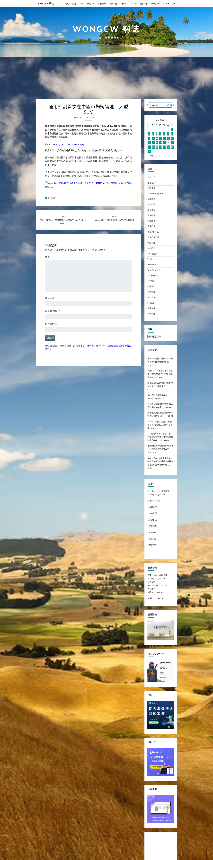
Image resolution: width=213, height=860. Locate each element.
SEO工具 (133, 3)
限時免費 (151, 188)
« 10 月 (150, 155)
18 (157, 142)
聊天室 (123, 3)
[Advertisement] (106, 80)
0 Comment (97, 118)
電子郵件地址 (52, 311)
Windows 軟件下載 (155, 193)
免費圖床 (102, 3)
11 (157, 138)
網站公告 (151, 177)
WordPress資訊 (153, 270)
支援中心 (144, 3)
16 (149, 142)
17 (153, 142)
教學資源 (151, 286)
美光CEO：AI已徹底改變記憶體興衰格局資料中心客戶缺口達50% (160, 374)
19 (161, 142)
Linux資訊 (151, 253)
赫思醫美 (151, 182)
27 (165, 147)
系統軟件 (151, 199)
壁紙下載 (91, 3)
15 (172, 138)
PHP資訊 (151, 281)
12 (161, 138)
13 (165, 138)
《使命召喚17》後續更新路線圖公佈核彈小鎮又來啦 (62, 220)
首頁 (67, 3)
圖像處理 (151, 210)
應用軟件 (151, 226)
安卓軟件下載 (153, 237)
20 (165, 142)
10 (153, 138)
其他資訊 (151, 314)
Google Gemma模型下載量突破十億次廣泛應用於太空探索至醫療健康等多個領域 (160, 461)
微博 (81, 3)
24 (153, 147)
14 (168, 138)
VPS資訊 (151, 259)
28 (168, 147)
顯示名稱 (50, 298)
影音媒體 (151, 215)
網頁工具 (151, 297)
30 (149, 151)
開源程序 (151, 292)
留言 (48, 257)
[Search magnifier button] (171, 105)
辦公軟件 (151, 204)
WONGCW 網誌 (46, 3)
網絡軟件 (151, 221)
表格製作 (155, 3)
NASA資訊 (151, 264)
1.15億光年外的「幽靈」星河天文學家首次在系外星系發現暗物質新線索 (160, 437)
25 (157, 147)
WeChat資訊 (152, 275)
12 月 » (157, 155)
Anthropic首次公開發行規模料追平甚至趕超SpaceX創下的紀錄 (160, 424)
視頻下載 (113, 3)
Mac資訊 (151, 248)
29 (172, 147)
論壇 (74, 3)
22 (172, 142)
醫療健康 (151, 308)
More (164, 3)
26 (161, 147)
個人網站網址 (51, 324)
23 (149, 147)
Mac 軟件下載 (153, 232)
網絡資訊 (52, 198)
